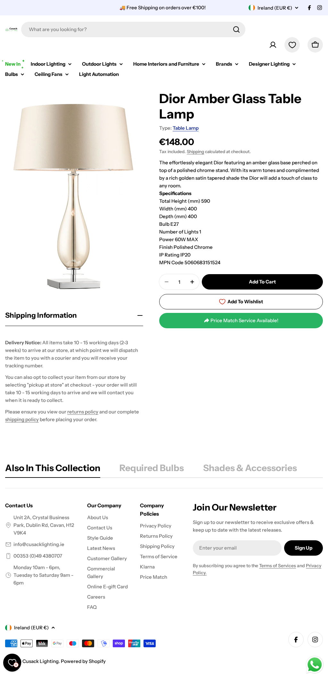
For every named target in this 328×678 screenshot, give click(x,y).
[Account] (273, 45)
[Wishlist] (292, 45)
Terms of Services (277, 565)
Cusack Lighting (40, 661)
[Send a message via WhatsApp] (315, 665)
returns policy (82, 412)
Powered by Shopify (83, 661)
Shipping (195, 151)
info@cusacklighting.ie (38, 544)
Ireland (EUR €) (275, 8)
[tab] (52, 470)
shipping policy (22, 419)
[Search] (236, 29)
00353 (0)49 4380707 (37, 556)
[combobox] (133, 29)
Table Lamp (186, 128)
